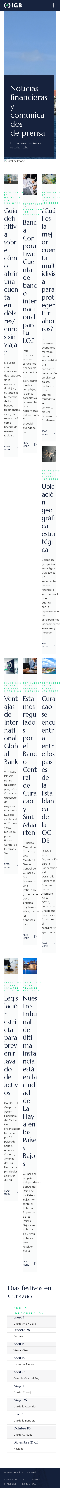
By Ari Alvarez (49, 475)
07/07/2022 (49, 471)
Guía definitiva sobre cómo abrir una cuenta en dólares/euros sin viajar (11, 282)
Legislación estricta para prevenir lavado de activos (11, 1045)
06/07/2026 (30, 204)
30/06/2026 (49, 192)
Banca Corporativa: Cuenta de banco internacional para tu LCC (30, 281)
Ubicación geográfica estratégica (49, 518)
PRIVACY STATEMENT (14, 1479)
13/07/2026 (11, 192)
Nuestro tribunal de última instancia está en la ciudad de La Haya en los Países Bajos (30, 1081)
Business (11, 203)
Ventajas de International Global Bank (11, 730)
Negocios (30, 215)
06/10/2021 (11, 683)
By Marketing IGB (11, 197)
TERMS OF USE (28, 1484)
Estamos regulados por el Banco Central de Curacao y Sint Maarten (30, 766)
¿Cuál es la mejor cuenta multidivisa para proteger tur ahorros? (49, 270)
